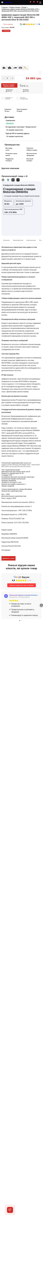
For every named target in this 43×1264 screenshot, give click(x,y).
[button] (1, 605)
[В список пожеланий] (40, 72)
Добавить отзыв (8, 558)
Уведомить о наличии (8, 98)
